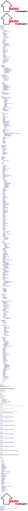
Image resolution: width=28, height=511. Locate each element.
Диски (2, 469)
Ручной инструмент (4, 482)
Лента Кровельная (4, 476)
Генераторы (3, 465)
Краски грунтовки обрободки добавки (6, 473)
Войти (1, 25)
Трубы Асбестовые (4, 487)
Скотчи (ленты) (3, 484)
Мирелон (3, 477)
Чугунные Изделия (4, 489)
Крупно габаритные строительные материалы (7, 486)
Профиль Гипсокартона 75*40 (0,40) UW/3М (6, 442)
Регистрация (3, 25)
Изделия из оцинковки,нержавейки (6, 471)
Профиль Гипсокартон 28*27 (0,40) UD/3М (6, 412)
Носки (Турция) (3, 478)
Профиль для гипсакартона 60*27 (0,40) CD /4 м (7, 425)
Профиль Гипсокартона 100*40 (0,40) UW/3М (7, 429)
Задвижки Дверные (4, 470)
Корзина (1, 26)
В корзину (2, 415)
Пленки (2, 480)
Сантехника (3, 483)
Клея (2, 472)
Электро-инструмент (4, 490)
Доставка (3, 464)
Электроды (3, 491)
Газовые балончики (4, 467)
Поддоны (3, 481)
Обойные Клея (3, 479)
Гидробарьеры (3, 468)
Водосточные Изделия (4, 466)
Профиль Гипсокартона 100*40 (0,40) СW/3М (7, 433)
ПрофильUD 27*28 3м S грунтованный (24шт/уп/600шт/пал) (9, 454)
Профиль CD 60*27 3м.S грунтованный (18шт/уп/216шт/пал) (9, 450)
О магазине (3, 460)
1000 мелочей (3, 463)
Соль (2, 485)
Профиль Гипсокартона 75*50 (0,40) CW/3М (6, 446)
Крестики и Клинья (4, 474)
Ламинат (3, 475)
